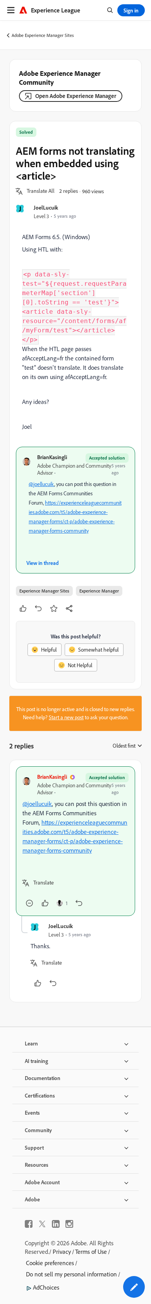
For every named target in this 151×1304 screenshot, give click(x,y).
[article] (75, 841)
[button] (41, 191)
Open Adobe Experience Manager (75, 96)
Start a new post (66, 717)
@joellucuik (41, 484)
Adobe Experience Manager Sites (43, 35)
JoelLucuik (46, 207)
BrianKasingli (52, 457)
